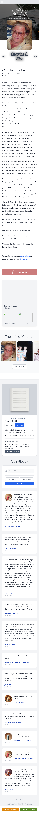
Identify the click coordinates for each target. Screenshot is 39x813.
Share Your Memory (12, 451)
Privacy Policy (14, 804)
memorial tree (25, 256)
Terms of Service (24, 804)
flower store (24, 259)
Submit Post (19, 483)
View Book (9, 425)
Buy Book (20, 425)
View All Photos (19, 366)
